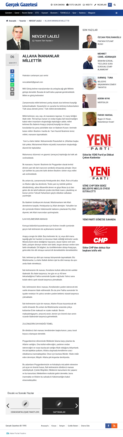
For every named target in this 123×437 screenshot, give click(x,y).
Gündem (8, 13)
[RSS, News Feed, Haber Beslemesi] (114, 425)
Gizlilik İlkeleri (73, 426)
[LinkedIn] (12, 80)
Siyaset (44, 13)
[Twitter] (12, 76)
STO (37, 13)
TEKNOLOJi (65, 13)
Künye (54, 426)
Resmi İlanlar (27, 13)
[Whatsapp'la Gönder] (12, 85)
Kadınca (82, 13)
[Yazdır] (12, 94)
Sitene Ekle (85, 426)
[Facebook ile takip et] (110, 5)
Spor (74, 13)
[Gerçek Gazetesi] (21, 4)
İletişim (62, 426)
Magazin (91, 13)
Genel (17, 13)
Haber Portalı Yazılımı (18, 433)
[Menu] (116, 13)
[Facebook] (12, 71)
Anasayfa (45, 426)
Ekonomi (54, 13)
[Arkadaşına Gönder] (12, 89)
